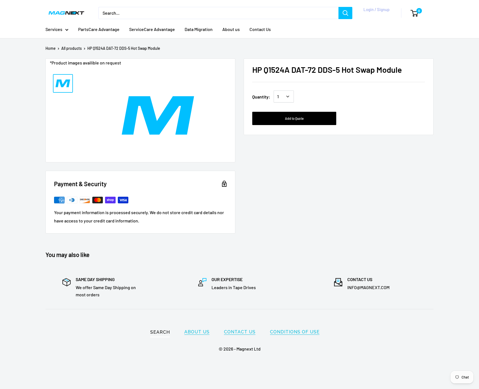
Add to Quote (294, 118)
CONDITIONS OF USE (295, 331)
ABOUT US (197, 331)
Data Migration (199, 29)
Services (53, 29)
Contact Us (260, 29)
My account (375, 16)
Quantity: (261, 96)
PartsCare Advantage (98, 29)
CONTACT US (240, 331)
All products (71, 48)
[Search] (345, 13)
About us (231, 29)
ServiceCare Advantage (152, 29)
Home (50, 48)
